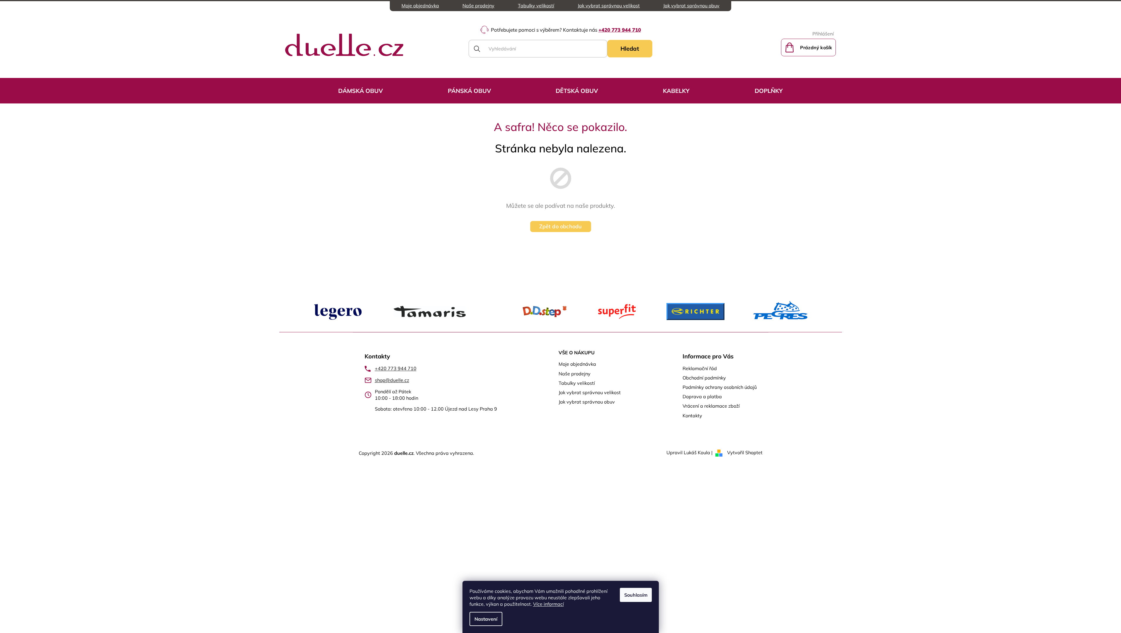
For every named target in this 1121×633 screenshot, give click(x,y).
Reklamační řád (700, 368)
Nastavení (485, 619)
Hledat (629, 48)
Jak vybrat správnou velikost (609, 5)
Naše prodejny (478, 5)
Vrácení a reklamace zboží (711, 406)
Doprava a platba (702, 396)
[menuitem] (360, 90)
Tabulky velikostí (536, 5)
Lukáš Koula (697, 452)
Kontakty (692, 415)
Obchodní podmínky (704, 378)
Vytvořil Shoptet (745, 452)
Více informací (548, 604)
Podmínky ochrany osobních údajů (720, 387)
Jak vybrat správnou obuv (691, 5)
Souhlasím (635, 595)
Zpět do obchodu (560, 226)
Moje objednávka (420, 5)
